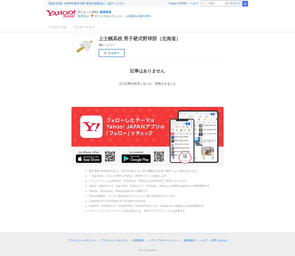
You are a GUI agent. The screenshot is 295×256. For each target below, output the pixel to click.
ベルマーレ (234, 3)
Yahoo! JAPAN (177, 3)
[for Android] (136, 158)
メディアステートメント (163, 240)
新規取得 (105, 12)
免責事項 (189, 240)
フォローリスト (84, 27)
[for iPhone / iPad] (89, 158)
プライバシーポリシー (82, 240)
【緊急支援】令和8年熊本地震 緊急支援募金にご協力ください (86, 3)
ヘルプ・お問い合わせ (213, 240)
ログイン (83, 16)
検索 (245, 3)
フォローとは (57, 27)
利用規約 (138, 240)
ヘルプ (194, 3)
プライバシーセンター (114, 240)
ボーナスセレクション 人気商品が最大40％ (123, 16)
